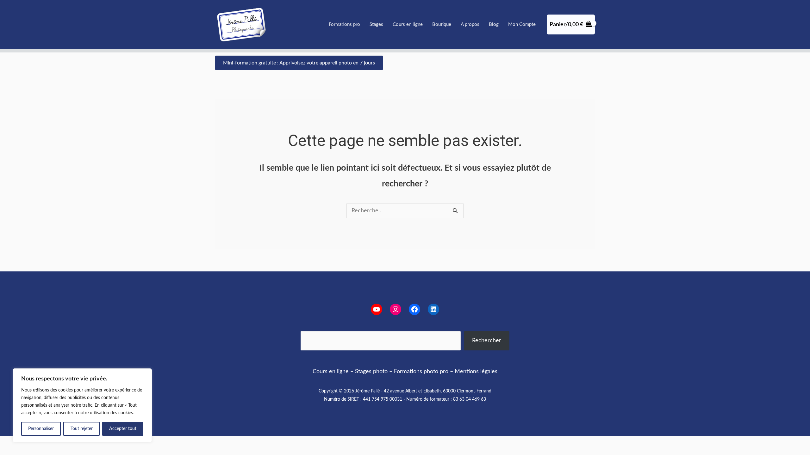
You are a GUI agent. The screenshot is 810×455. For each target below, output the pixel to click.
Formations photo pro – (423, 371)
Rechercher (486, 340)
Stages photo (371, 371)
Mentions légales (476, 371)
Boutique (441, 24)
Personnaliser (41, 429)
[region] (82, 405)
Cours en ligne (408, 24)
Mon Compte (522, 24)
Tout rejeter (82, 429)
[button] (299, 63)
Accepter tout (122, 429)
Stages (376, 24)
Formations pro (344, 24)
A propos (470, 24)
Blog (494, 24)
